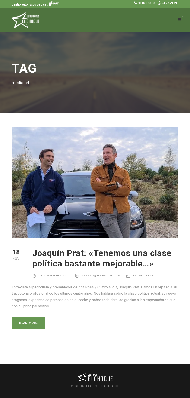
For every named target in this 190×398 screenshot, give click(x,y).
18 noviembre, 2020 (54, 275)
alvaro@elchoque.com (101, 275)
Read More (28, 323)
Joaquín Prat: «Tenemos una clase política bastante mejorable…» (101, 258)
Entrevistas (143, 275)
